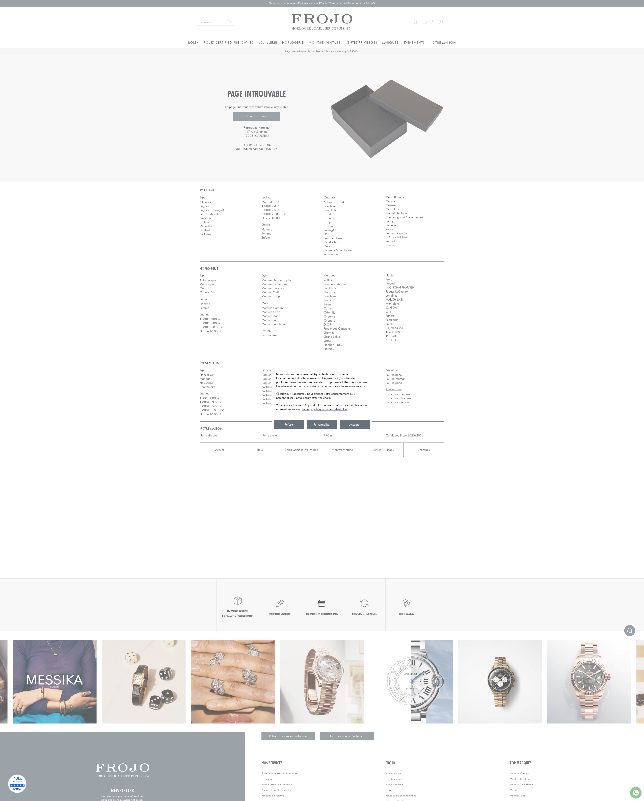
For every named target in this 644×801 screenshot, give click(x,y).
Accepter (354, 424)
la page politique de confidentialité (324, 409)
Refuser (289, 424)
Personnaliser (322, 424)
